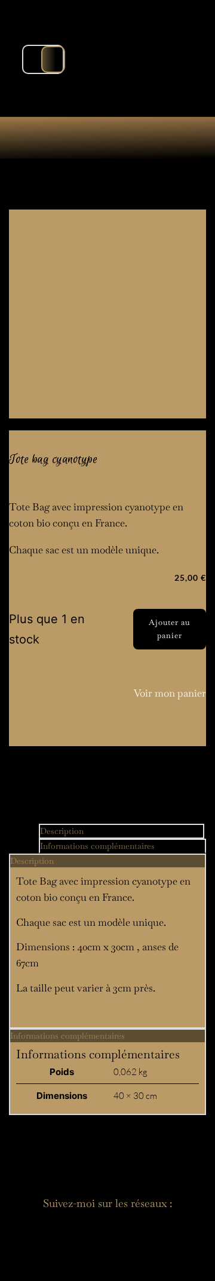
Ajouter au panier (169, 628)
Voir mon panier (170, 693)
